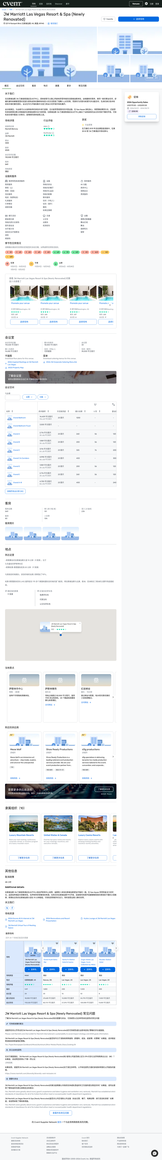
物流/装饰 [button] (49, 770)
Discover (58, 4)
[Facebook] (12, 908)
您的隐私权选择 (87, 1147)
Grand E (16, 474)
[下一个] (113, 697)
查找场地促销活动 (17, 1144)
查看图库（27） (152, 78)
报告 (59, 1122)
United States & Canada (55, 835)
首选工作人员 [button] (60, 770)
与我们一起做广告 (123, 1147)
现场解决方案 (15, 1150)
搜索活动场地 (15, 1141)
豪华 (67, 4)
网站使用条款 (121, 1144)
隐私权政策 (121, 1138)
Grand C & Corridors (21, 458)
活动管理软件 (51, 1138)
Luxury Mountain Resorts (21, 835)
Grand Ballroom (19, 418)
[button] (48, 54)
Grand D (16, 466)
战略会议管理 (51, 1147)
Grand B (16, 442)
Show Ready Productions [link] (59, 749)
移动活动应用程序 (52, 1144)
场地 (34, 4)
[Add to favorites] (56, 943)
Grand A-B (17, 482)
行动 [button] (12, 767)
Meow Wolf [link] (15, 749)
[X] (7, 908)
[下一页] (110, 305)
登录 (157, 4)
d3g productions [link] (91, 749)
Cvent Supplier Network (19, 1138)
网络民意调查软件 (52, 1150)
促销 (41, 4)
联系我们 (85, 1141)
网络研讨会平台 (51, 1153)
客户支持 (85, 1144)
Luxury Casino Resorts (89, 835)
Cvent (4, 10)
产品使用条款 (121, 1141)
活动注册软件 (51, 1141)
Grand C (16, 450)
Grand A (16, 434)
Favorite (109, 19)
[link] (24, 740)
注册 (151, 4)
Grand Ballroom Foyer (22, 426)
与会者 (7, 393)
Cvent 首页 (85, 1138)
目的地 (49, 4)
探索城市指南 (15, 1147)
